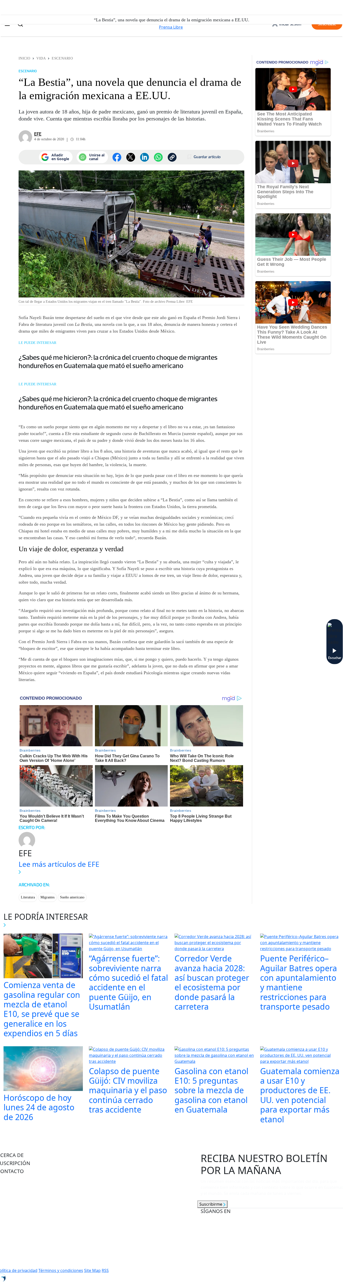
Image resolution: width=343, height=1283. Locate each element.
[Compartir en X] (131, 157)
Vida (41, 58)
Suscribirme (211, 1204)
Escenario (62, 58)
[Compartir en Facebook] (117, 157)
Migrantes (47, 897)
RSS (105, 1270)
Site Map (92, 1270)
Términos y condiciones (60, 1270)
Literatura (28, 897)
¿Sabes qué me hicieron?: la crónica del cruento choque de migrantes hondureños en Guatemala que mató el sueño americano (118, 361)
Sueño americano (72, 897)
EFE (37, 134)
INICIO (24, 58)
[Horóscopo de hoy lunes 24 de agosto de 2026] (43, 1069)
